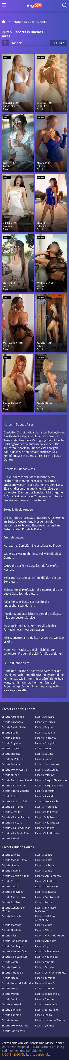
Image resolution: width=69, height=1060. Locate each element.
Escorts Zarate (10, 962)
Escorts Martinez (12, 925)
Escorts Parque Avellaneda (17, 780)
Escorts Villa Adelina (47, 951)
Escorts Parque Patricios (49, 785)
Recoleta (7, 346)
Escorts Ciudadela (12, 972)
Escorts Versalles (12, 812)
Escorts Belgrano (45, 727)
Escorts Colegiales (45, 743)
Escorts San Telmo (12, 806)
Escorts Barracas (45, 722)
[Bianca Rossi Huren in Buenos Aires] (18, 383)
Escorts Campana (45, 891)
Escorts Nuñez (10, 775)
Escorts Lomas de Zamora (50, 1020)
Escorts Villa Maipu (46, 956)
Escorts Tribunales (46, 806)
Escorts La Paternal (13, 759)
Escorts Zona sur (45, 999)
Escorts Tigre (42, 946)
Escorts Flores (43, 748)
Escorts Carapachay (13, 897)
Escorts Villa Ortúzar (47, 822)
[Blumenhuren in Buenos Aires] (51, 203)
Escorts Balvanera (12, 722)
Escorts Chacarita (45, 737)
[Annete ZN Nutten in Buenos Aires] (51, 383)
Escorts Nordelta (11, 930)
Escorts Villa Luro (12, 822)
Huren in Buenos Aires (30, 22)
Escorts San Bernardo (48, 876)
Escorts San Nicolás (46, 801)
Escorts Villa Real (45, 828)
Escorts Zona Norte (46, 886)
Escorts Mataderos (13, 764)
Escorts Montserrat (46, 769)
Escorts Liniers (43, 759)
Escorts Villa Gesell (46, 881)
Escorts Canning (11, 1015)
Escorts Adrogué (11, 1004)
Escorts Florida (44, 902)
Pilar (39, 406)
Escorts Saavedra (45, 796)
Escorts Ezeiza (43, 1015)
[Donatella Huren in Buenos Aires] (18, 83)
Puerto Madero (11, 105)
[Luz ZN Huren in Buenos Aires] (18, 263)
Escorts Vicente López (14, 951)
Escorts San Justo (12, 999)
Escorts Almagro (44, 716)
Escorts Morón (10, 993)
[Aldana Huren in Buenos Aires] (51, 143)
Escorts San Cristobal (14, 801)
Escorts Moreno (44, 988)
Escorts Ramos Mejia (47, 993)
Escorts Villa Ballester (14, 956)
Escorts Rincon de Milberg (50, 935)
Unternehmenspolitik (16, 1047)
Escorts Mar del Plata (14, 860)
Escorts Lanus (10, 1020)
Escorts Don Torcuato (47, 897)
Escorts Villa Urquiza (47, 833)
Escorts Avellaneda (46, 1004)
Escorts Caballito (45, 732)
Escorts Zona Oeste (46, 962)
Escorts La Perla (44, 865)
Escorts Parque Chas (14, 785)
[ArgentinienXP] (34, 5)
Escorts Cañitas (11, 737)
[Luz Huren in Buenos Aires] (18, 143)
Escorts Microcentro (47, 764)
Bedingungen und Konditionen (22, 1051)
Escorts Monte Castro (14, 769)
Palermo (41, 165)
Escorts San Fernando (14, 940)
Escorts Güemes (11, 865)
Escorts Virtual (10, 838)
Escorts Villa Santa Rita (15, 833)
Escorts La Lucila (11, 916)
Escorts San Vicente (13, 1030)
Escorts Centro (43, 854)
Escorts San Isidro (45, 940)
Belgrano (41, 225)
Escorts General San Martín (13, 909)
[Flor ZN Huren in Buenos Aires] (51, 263)
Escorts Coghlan (11, 743)
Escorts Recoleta (44, 790)
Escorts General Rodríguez (51, 972)
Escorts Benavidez (12, 891)
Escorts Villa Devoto (46, 817)
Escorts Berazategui (47, 1009)
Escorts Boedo (10, 732)
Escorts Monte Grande (15, 1025)
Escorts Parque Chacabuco (51, 780)
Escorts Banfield (11, 1009)
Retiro (40, 346)
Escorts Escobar (11, 902)
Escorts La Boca (44, 753)
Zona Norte (9, 286)
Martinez (41, 286)
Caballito (7, 165)
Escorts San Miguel (13, 946)
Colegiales (42, 105)
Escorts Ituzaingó (45, 978)
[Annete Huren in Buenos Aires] (51, 323)
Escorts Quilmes (44, 1025)
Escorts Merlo (10, 988)
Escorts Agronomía (13, 716)
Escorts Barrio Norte (14, 727)
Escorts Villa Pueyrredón (16, 828)
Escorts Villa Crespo (46, 812)
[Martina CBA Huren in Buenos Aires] (18, 323)
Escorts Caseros (11, 967)
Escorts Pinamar (11, 870)
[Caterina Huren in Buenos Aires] (51, 83)
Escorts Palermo (44, 775)
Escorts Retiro (10, 796)
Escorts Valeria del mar (15, 876)
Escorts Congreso (12, 748)
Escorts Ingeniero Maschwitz (45, 909)
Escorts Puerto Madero (15, 790)
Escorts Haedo (10, 978)
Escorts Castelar (44, 967)
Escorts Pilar (9, 935)
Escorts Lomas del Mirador (17, 983)
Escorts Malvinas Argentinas (45, 918)
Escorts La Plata (11, 854)
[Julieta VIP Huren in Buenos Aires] (18, 203)
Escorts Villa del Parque (16, 817)
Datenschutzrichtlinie (47, 1047)
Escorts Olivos (43, 930)
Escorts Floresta (11, 753)
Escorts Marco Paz (46, 983)
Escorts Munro (43, 925)
